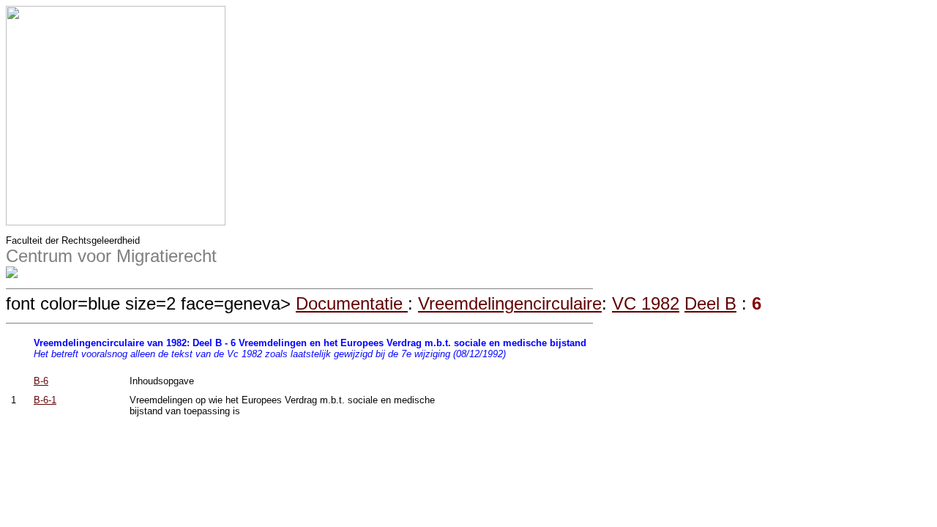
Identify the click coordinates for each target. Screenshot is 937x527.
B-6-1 (45, 400)
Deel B (710, 303)
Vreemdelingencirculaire (510, 303)
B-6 (41, 380)
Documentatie (352, 303)
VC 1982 (645, 303)
